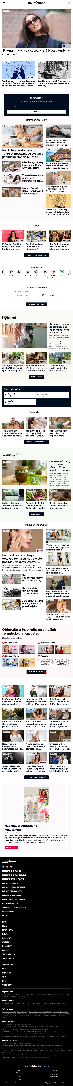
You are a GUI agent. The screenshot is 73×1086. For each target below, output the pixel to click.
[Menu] (4, 3)
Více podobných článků (36, 255)
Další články (36, 376)
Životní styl (7, 930)
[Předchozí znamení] (5, 274)
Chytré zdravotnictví (62, 1003)
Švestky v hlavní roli (22, 1012)
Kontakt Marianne (10, 883)
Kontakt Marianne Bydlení (13, 887)
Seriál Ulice (53, 1003)
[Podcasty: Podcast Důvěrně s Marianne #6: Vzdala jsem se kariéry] (63, 662)
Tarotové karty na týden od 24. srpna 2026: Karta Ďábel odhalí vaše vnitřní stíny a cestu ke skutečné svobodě (30, 1026)
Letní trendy (13, 996)
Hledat (52, 295)
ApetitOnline (7, 965)
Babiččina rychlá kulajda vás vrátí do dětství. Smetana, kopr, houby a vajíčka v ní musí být (25, 1057)
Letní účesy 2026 (34, 1005)
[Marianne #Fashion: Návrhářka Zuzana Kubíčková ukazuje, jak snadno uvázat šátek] (27, 662)
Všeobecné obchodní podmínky (15, 907)
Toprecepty (7, 985)
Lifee (4, 981)
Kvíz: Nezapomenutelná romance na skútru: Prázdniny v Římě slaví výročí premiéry (24, 1034)
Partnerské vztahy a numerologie (39, 1003)
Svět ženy (6, 973)
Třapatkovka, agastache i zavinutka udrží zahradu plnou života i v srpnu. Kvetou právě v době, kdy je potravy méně (32, 1045)
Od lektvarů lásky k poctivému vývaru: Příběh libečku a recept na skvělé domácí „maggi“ (25, 1029)
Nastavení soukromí (10, 903)
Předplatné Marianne (11, 871)
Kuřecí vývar (11, 1013)
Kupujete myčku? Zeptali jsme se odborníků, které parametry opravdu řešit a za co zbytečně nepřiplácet (29, 1031)
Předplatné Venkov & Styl (13, 879)
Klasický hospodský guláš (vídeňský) (17, 1015)
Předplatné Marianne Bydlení (14, 875)
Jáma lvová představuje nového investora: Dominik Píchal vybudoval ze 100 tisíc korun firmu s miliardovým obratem (32, 1048)
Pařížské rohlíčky (31, 1013)
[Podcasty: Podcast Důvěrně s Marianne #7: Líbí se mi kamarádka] (46, 662)
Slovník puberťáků (16, 994)
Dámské (54, 1072)
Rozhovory (7, 938)
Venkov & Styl (8, 958)
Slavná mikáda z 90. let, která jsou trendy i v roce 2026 (16, 1024)
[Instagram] (7, 866)
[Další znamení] (68, 274)
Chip (4, 977)
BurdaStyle (54, 1074)
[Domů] (36, 3)
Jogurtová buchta (21, 1013)
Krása (4, 926)
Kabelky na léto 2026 (22, 1005)
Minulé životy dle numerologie (21, 1003)
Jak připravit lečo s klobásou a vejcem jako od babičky (42, 1015)
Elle (4, 969)
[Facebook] (3, 866)
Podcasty (44, 656)
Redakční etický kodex (11, 895)
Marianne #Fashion (12, 656)
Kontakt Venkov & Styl (11, 891)
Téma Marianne (8, 954)
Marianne (54, 1070)
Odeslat (36, 111)
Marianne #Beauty (48, 643)
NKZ (19, 1074)
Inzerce (5, 915)
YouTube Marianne (35, 672)
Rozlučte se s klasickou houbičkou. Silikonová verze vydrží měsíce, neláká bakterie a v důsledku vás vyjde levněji (31, 1054)
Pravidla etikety (6, 994)
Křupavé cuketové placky (9, 1012)
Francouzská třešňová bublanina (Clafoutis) (40, 1012)
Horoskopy (7, 946)
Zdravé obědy (21, 996)
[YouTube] (11, 866)
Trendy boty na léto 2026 (9, 1005)
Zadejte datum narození (22, 292)
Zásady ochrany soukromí (13, 899)
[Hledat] (69, 3)
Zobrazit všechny (36, 304)
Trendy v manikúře (7, 1003)
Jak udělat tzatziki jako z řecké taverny (48, 1013)
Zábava (5, 934)
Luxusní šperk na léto (45, 1005)
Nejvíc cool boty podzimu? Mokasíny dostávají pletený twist (18, 1043)
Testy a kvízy (26, 994)
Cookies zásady (8, 911)
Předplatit (10, 847)
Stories (5, 942)
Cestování (42, 994)
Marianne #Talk (11, 643)
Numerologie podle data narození (55, 994)
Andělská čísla (35, 994)
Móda (4, 922)
